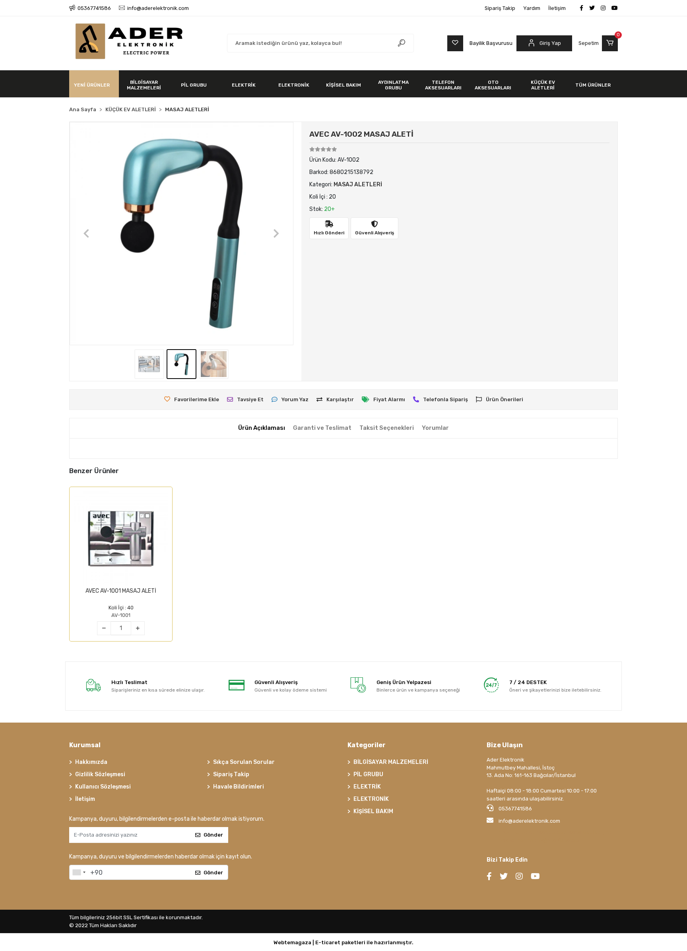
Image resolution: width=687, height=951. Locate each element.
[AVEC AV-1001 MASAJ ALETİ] (121, 538)
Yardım (531, 8)
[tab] (261, 428)
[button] (598, 43)
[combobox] (79, 872)
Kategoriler (366, 745)
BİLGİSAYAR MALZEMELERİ (390, 762)
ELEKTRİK (367, 786)
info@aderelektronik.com (529, 821)
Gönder (213, 835)
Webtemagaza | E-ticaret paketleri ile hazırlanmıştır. (343, 942)
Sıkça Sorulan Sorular (244, 762)
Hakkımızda (91, 762)
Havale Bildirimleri (238, 786)
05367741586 (514, 809)
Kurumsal (85, 745)
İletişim (557, 8)
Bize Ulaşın (505, 745)
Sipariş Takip (500, 8)
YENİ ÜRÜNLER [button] (92, 85)
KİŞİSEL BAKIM (373, 811)
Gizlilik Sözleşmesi (100, 774)
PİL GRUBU (368, 774)
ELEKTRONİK (371, 799)
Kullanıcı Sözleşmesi (103, 786)
